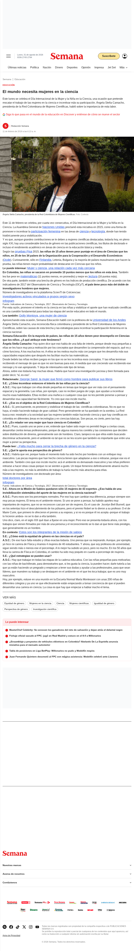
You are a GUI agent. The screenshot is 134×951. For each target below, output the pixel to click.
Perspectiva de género (16, 609)
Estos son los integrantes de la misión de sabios (50, 532)
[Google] (5, 927)
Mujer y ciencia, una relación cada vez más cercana (61, 268)
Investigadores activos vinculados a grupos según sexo (39, 296)
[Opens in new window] (11, 927)
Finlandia (45, 259)
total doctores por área (17, 478)
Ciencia (60, 603)
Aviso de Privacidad (15, 935)
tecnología (98, 231)
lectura (92, 276)
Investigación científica (44, 609)
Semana (7, 79)
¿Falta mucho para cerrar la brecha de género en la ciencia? (56, 446)
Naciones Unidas (53, 227)
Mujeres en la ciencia (40, 603)
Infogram (8, 301)
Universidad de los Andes (109, 320)
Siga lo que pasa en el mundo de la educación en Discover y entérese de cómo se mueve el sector (63, 114)
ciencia (84, 231)
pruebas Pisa (23, 251)
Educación (20, 79)
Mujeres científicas (79, 603)
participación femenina (45, 231)
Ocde (6, 259)
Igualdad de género (104, 603)
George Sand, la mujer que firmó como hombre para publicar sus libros (65, 379)
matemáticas (28, 276)
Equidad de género (14, 603)
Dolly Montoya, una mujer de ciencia (43, 315)
